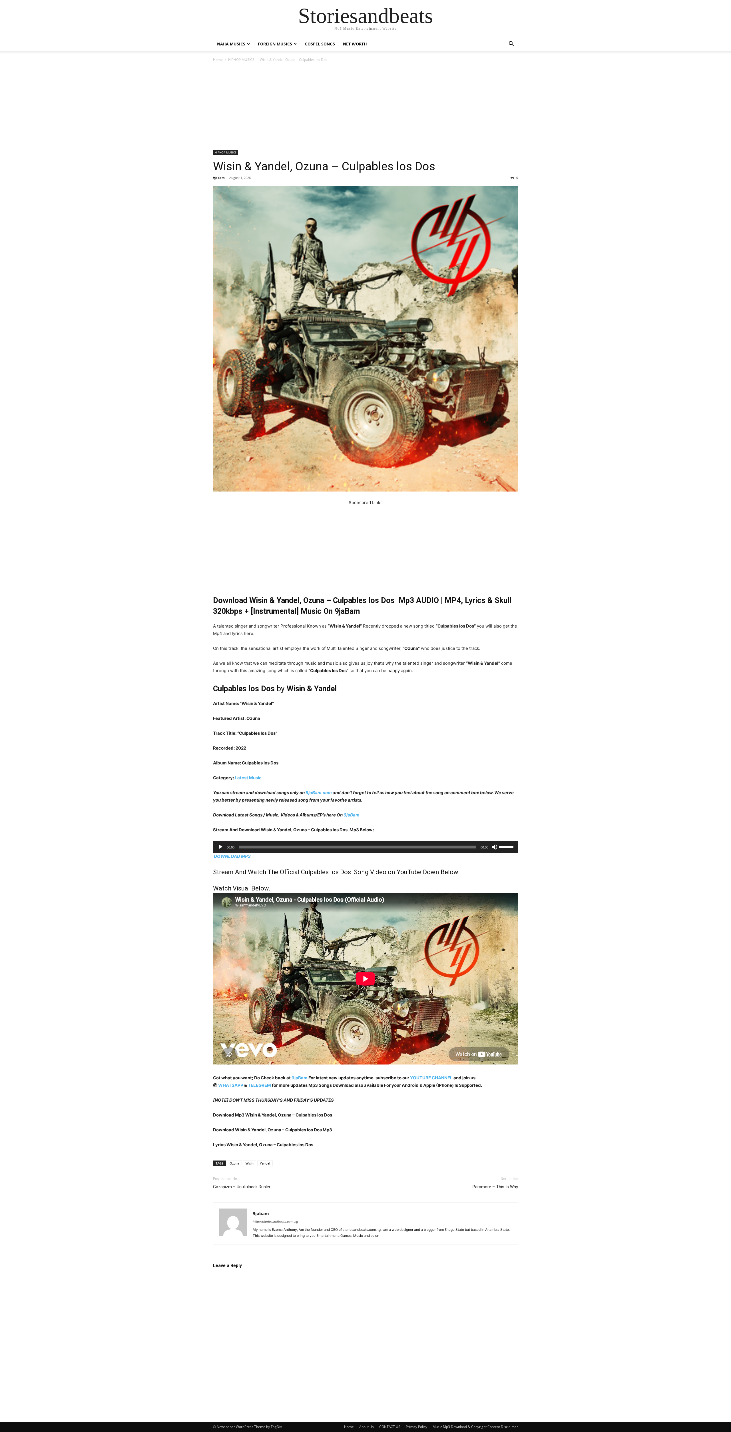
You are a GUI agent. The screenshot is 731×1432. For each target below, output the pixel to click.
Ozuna (234, 1163)
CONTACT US (389, 1426)
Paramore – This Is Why (495, 1186)
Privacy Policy (416, 1426)
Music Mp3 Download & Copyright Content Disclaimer (475, 1426)
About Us (366, 1426)
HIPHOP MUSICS (241, 59)
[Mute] (494, 847)
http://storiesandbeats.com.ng (275, 1222)
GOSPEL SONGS (320, 44)
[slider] (507, 846)
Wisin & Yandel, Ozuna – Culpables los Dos (324, 166)
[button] (511, 44)
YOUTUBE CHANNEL (431, 1078)
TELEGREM (259, 1085)
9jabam (219, 177)
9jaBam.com (319, 792)
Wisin (250, 1163)
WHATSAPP (230, 1085)
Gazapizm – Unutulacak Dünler (241, 1186)
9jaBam (352, 815)
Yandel (265, 1163)
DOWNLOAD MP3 (232, 856)
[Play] (220, 847)
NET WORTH (355, 44)
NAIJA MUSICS (231, 44)
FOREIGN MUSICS (275, 44)
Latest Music (248, 777)
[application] (365, 847)
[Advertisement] (365, 108)
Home (218, 59)
